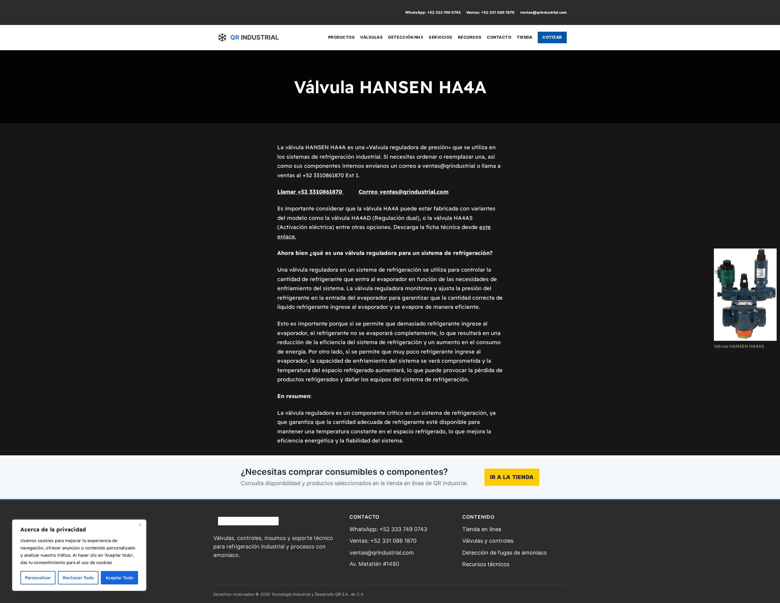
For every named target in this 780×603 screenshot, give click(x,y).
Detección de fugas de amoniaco (504, 552)
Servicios (440, 37)
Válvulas (371, 37)
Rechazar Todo (78, 577)
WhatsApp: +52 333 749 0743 (433, 12)
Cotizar (552, 37)
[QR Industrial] (248, 37)
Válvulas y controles (487, 541)
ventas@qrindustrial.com (543, 12)
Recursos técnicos (485, 564)
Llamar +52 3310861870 (310, 191)
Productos (341, 37)
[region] (79, 555)
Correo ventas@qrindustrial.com (403, 191)
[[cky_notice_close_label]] (140, 524)
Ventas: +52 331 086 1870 (490, 12)
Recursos (469, 37)
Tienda (524, 37)
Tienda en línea (481, 529)
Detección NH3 (405, 37)
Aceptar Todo (119, 577)
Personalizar (38, 577)
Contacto (499, 37)
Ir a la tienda (512, 477)
